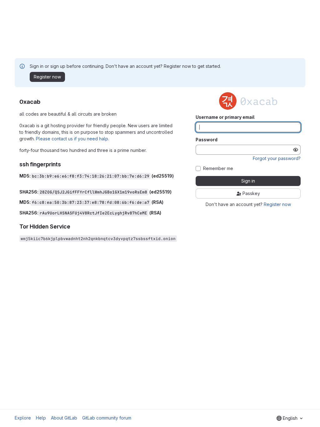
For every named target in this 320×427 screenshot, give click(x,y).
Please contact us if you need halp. (72, 138)
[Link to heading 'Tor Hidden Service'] (73, 226)
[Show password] (296, 150)
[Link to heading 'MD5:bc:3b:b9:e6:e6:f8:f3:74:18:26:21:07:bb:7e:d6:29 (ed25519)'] (21, 181)
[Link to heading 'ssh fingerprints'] (64, 164)
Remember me (218, 168)
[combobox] (289, 418)
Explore (23, 417)
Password (207, 139)
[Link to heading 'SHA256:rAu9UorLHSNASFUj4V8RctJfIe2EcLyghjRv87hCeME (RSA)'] (163, 212)
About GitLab (64, 417)
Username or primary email (225, 117)
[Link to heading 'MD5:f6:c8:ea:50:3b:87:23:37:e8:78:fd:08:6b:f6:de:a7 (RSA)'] (165, 202)
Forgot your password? (277, 158)
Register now (277, 204)
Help (41, 417)
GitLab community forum (106, 417)
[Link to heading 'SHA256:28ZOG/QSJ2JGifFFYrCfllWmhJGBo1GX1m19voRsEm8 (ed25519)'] (174, 191)
